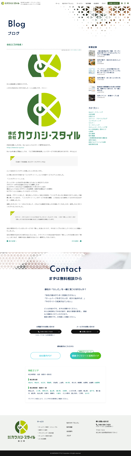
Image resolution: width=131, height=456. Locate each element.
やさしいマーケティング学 (98, 127)
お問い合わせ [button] (86, 332)
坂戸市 (92, 391)
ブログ (103, 3)
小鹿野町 (97, 382)
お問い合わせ (113, 3)
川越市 (58, 393)
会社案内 (96, 3)
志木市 (87, 393)
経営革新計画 (93, 144)
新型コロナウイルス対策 (97, 142)
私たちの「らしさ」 (68, 3)
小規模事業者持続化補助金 (98, 138)
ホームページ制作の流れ (45, 436)
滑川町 (58, 391)
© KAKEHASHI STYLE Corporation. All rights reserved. (65, 453)
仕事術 (91, 131)
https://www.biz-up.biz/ (15, 147)
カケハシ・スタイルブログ (98, 118)
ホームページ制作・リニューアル (48, 427)
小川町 (38, 391)
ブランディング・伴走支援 (46, 433)
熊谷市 (37, 382)
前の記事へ (12, 241)
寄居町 (49, 382)
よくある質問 (42, 439)
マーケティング (75, 50)
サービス (79, 3)
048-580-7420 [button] (46, 332)
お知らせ (92, 116)
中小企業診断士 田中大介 (97, 129)
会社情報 (92, 133)
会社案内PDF (45, 355)
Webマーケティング (96, 112)
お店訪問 (92, 114)
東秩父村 (45, 391)
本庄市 (43, 382)
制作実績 (88, 3)
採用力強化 (92, 140)
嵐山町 (52, 391)
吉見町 (65, 391)
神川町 (68, 382)
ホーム (58, 3)
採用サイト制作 (43, 430)
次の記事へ (76, 241)
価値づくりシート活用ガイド (85, 354)
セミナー (92, 123)
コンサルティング (95, 121)
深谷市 (30, 382)
